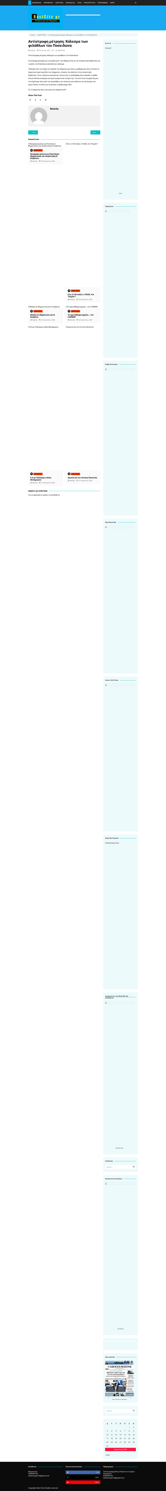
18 (112, 1438)
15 (129, 1435)
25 (112, 1442)
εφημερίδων (124, 1399)
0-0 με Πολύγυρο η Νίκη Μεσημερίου (40, 479)
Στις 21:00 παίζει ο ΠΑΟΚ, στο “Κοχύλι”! (81, 295)
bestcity (33, 50)
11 (112, 1435)
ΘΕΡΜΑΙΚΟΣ (36, 3)
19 (116, 1438)
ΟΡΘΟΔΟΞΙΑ (70, 3)
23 (134, 1438)
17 (107, 1438)
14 (125, 1435)
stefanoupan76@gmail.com (38, 1476)
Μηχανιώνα (32, 1472)
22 (129, 1438)
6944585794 (33, 1474)
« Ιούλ (107, 1455)
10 (107, 1435)
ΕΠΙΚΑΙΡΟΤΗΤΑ (89, 3)
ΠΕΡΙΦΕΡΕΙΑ (48, 3)
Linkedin (40, 100)
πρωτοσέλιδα (116, 1399)
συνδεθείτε (55, 495)
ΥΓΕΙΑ (79, 3)
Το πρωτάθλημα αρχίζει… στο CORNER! (81, 316)
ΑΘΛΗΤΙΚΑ (59, 3)
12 (116, 1435)
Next (94, 132)
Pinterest (46, 100)
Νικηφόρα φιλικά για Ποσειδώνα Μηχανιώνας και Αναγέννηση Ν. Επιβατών (44, 156)
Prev (34, 132)
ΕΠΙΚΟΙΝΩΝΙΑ (103, 3)
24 (107, 1442)
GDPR (112, 3)
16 (134, 1435)
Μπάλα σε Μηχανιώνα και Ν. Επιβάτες (42, 316)
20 (120, 1438)
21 (125, 1438)
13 (120, 1435)
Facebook (30, 100)
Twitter (35, 100)
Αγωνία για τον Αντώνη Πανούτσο (82, 478)
